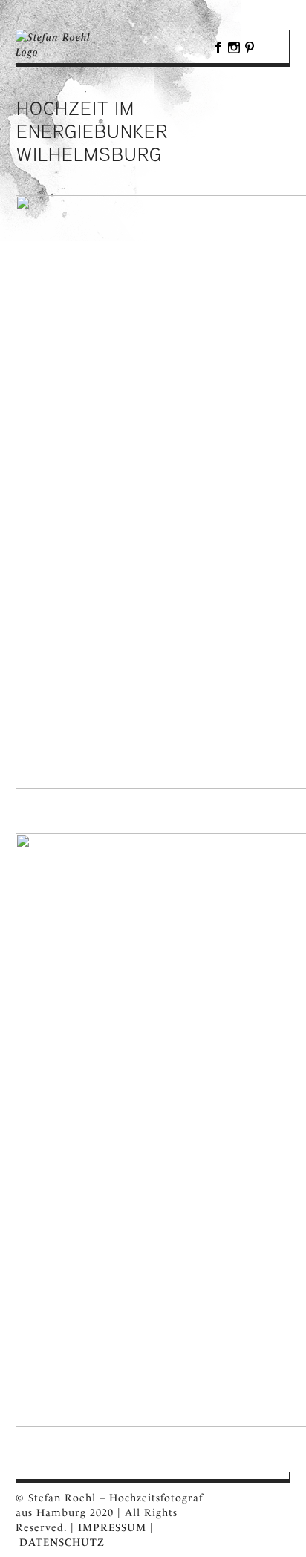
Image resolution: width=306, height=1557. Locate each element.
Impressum (112, 1527)
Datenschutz (62, 1542)
